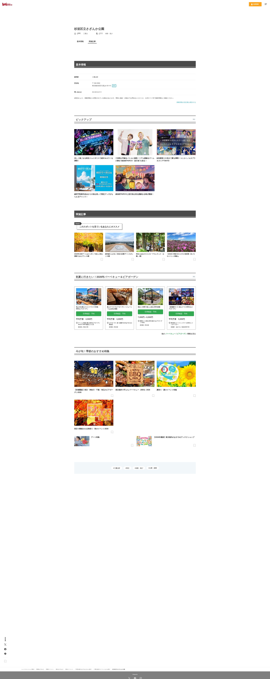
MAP (114, 86)
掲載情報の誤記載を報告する (186, 102)
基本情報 (81, 64)
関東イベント (50, 669)
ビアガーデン (182, 333)
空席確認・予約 (89, 314)
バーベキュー (170, 333)
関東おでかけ (40, 669)
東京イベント (69, 669)
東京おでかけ (59, 669)
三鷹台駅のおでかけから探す (83, 669)
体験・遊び (139, 468)
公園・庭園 (153, 468)
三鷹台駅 (117, 468)
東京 (127, 468)
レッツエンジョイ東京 (28, 669)
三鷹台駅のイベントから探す (102, 669)
